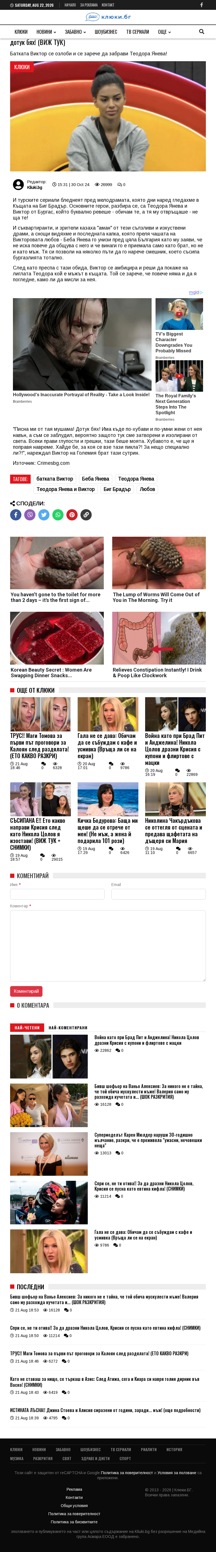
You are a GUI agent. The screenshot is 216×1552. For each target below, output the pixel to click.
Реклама (74, 1489)
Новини (44, 31)
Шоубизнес (106, 31)
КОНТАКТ (108, 5)
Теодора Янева (136, 479)
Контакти (74, 1497)
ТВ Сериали (137, 31)
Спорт (125, 1458)
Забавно (73, 31)
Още (162, 31)
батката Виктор (55, 479)
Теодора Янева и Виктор (66, 489)
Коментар (20, 906)
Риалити (149, 1449)
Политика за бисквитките (74, 1522)
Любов (147, 489)
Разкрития (43, 1458)
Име (15, 885)
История (174, 1449)
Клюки (21, 31)
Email (116, 885)
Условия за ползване (177, 1473)
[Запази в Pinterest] (72, 514)
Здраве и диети (95, 1458)
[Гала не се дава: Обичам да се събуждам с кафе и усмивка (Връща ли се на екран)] (108, 730)
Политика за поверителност (127, 1473)
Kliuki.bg (34, 187)
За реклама (89, 5)
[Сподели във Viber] (29, 514)
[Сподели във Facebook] (15, 514)
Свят (66, 1458)
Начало (70, 5)
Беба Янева (95, 479)
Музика (16, 1458)
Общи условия (74, 1506)
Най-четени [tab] (27, 1027)
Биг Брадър (117, 489)
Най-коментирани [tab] (68, 1027)
